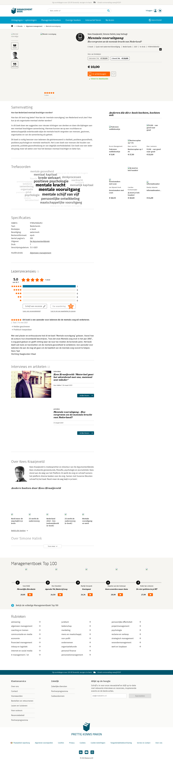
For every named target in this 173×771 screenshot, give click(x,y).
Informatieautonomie (155, 190)
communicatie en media (21, 634)
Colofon (61, 743)
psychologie (117, 630)
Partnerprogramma (19, 720)
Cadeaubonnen (57, 696)
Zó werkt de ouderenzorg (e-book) (70, 521)
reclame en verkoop (120, 634)
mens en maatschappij (71, 634)
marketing (65, 630)
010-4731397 (157, 20)
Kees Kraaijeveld (95, 34)
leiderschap (66, 626)
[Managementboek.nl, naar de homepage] (21, 13)
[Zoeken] (108, 10)
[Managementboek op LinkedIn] (80, 752)
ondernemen (67, 642)
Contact (14, 691)
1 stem (46, 95)
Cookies (83, 743)
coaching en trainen (19, 630)
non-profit (65, 638)
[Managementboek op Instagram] (92, 752)
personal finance (68, 651)
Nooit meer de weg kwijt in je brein (17, 521)
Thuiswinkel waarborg (21, 743)
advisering (15, 622)
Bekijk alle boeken (18, 531)
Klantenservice (18, 681)
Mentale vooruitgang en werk (87, 521)
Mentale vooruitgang (53, 26)
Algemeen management (34, 26)
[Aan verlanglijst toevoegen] (113, 74)
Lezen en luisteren (19, 706)
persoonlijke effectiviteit (122, 622)
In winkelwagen (99, 74)
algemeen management (21, 626)
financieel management (21, 642)
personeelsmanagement (72, 655)
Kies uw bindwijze (94, 54)
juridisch (65, 622)
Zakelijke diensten (59, 686)
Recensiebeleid (17, 715)
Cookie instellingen (98, 743)
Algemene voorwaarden (44, 743)
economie (15, 638)
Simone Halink (109, 34)
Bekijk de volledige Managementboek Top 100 (37, 605)
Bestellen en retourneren (22, 701)
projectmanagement (120, 626)
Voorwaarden (17, 696)
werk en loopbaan (119, 647)
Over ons (15, 686)
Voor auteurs (16, 710)
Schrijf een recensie (33, 306)
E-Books (20, 26)
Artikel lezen (84, 395)
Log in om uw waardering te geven (63, 311)
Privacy (71, 743)
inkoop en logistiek (19, 647)
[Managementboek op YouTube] (86, 752)
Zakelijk (55, 681)
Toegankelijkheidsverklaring (121, 743)
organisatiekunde (69, 647)
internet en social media (21, 651)
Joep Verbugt (121, 34)
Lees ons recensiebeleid (31, 311)
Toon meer (51, 546)
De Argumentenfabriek (40, 241)
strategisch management (123, 638)
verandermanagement (121, 642)
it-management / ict (20, 655)
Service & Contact (143, 743)
